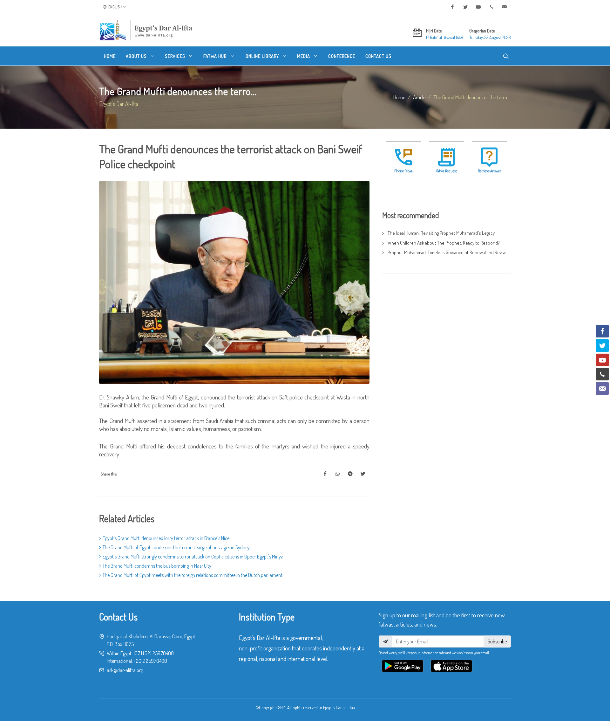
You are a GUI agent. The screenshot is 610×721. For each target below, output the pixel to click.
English (115, 6)
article (419, 97)
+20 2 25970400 (150, 661)
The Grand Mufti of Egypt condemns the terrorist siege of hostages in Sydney (176, 547)
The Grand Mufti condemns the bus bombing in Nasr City (157, 566)
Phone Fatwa (403, 171)
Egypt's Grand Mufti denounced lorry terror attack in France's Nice (166, 538)
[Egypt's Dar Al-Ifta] (146, 30)
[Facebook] (452, 7)
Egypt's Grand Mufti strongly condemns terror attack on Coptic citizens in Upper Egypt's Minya (193, 556)
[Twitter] (465, 7)
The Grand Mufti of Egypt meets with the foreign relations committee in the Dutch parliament (192, 575)
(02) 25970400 (158, 653)
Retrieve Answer (489, 171)
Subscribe (497, 641)
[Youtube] (478, 7)
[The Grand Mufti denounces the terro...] (325, 474)
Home (399, 97)
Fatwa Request (446, 171)
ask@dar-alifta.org (125, 670)
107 (136, 653)
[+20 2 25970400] (491, 7)
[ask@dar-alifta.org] (504, 7)
